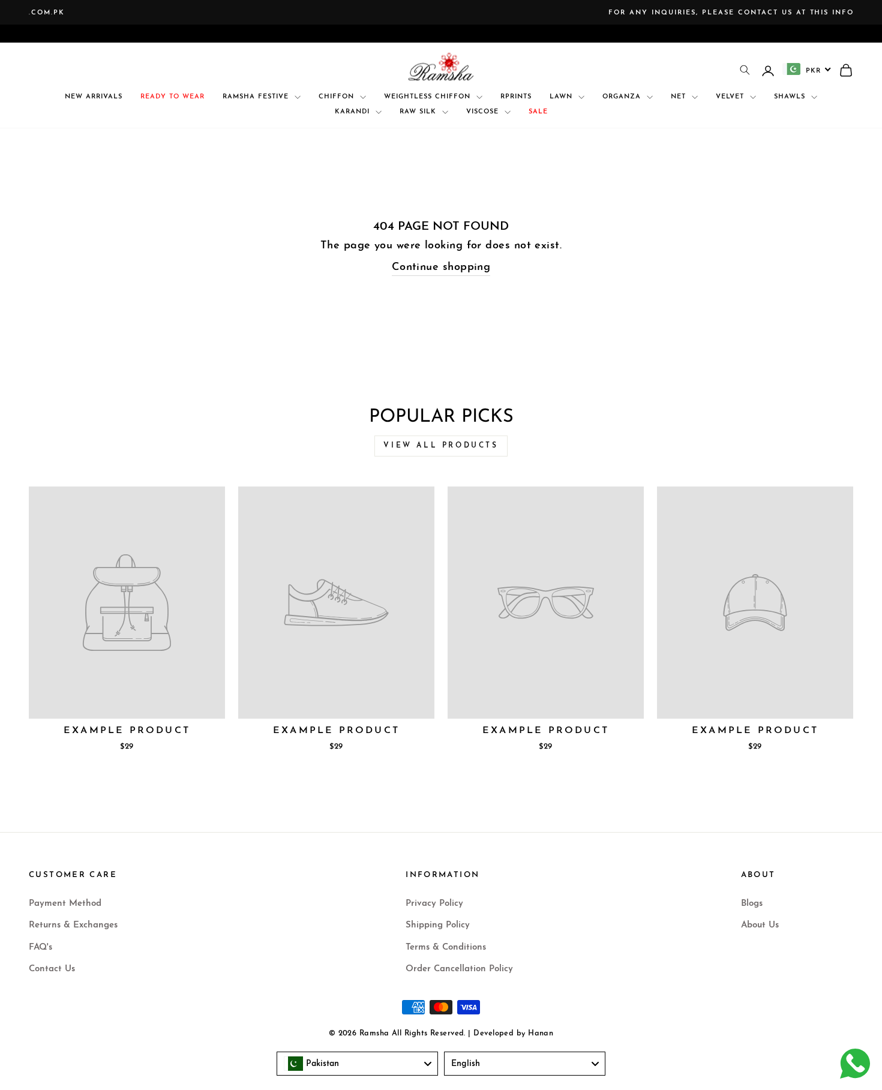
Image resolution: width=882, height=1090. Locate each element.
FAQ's (40, 947)
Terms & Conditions (446, 947)
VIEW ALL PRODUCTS (440, 445)
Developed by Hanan (513, 1033)
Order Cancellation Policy (459, 969)
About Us (760, 925)
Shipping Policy (438, 925)
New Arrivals (93, 97)
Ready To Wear (172, 97)
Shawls (791, 97)
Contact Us (52, 969)
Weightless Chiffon (428, 97)
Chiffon (338, 97)
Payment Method (65, 903)
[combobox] (807, 69)
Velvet (731, 97)
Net (680, 97)
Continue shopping (441, 267)
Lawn (562, 97)
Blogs (752, 903)
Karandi (354, 112)
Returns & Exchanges (73, 925)
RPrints (516, 97)
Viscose (484, 112)
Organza (623, 97)
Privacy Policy (434, 903)
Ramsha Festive (257, 97)
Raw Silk (419, 112)
